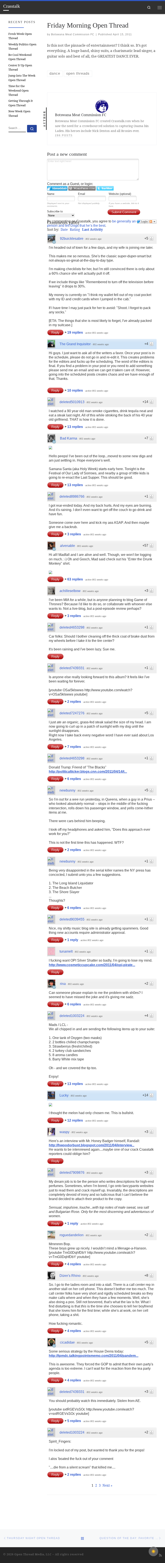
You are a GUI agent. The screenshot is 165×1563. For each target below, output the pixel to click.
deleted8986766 (72, 496)
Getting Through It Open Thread (20, 103)
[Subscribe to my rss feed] (160, 1555)
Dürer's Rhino (70, 1275)
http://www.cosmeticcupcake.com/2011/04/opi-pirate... (92, 965)
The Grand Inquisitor (75, 344)
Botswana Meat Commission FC (72, 34)
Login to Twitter (105, 188)
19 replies (75, 332)
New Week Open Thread (19, 113)
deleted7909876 (72, 1172)
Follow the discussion (153, 221)
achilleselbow (70, 591)
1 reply (73, 940)
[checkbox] (153, 1551)
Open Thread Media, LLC (33, 1554)
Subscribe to (55, 211)
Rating (75, 229)
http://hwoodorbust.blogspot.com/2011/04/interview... (91, 1145)
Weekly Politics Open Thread (22, 46)
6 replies (74, 779)
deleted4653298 (72, 627)
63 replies (75, 579)
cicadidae (67, 1342)
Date (64, 229)
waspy (64, 1132)
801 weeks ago (93, 239)
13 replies (75, 427)
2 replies (74, 701)
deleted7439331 (72, 668)
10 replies (75, 390)
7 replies (74, 747)
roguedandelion (72, 1235)
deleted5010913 (72, 402)
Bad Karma (68, 438)
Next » (107, 1485)
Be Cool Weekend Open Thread (20, 57)
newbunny (67, 790)
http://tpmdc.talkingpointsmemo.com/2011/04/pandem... (93, 1355)
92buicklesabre (71, 238)
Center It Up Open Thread (20, 67)
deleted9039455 (72, 919)
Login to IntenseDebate (57, 188)
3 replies (74, 534)
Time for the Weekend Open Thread (18, 90)
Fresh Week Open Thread (20, 36)
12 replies (75, 1120)
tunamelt (66, 951)
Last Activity (92, 229)
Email (81, 193)
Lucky (64, 1095)
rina (63, 984)
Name (50, 193)
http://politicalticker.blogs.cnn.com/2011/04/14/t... (88, 771)
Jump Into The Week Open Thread (21, 78)
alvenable (67, 546)
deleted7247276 (72, 713)
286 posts (64, 135)
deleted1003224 (72, 1016)
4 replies (74, 1264)
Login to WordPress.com (82, 188)
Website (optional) (120, 193)
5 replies (74, 1421)
